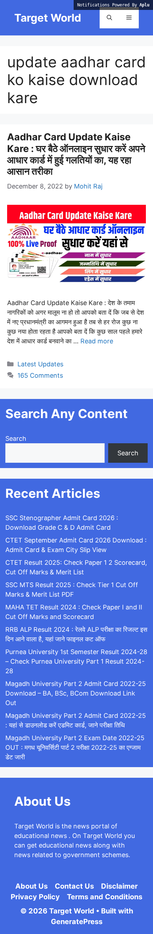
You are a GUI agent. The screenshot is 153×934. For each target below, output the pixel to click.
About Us (31, 886)
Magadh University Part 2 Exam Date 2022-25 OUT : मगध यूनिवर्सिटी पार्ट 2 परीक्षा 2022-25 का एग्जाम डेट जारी (74, 747)
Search (15, 438)
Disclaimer (119, 886)
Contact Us (74, 886)
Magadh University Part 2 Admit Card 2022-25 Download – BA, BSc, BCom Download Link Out (75, 693)
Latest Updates (40, 364)
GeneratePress (76, 921)
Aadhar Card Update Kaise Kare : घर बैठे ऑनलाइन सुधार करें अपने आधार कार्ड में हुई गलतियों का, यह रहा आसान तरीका (76, 154)
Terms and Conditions (104, 897)
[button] (109, 17)
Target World (47, 17)
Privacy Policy (35, 897)
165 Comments (40, 375)
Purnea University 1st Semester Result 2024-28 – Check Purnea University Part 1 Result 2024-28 (76, 661)
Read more (96, 341)
